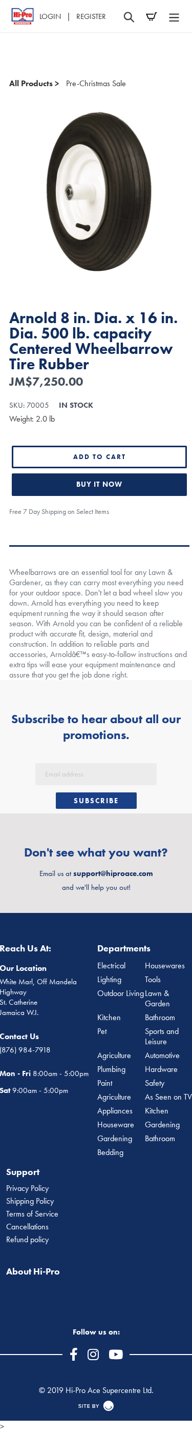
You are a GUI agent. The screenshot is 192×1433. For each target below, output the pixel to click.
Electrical (111, 966)
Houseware (115, 1125)
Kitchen (109, 1017)
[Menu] (174, 16)
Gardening (114, 1138)
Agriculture (114, 1055)
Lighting (109, 979)
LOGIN (50, 16)
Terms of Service (32, 1214)
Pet (101, 1031)
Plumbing (111, 1069)
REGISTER (91, 16)
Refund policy (27, 1240)
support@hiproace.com (113, 873)
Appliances (115, 1111)
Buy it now (99, 484)
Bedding (110, 1152)
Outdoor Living (120, 993)
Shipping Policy (30, 1201)
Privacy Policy (27, 1188)
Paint (104, 1083)
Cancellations (27, 1227)
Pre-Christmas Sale (96, 83)
